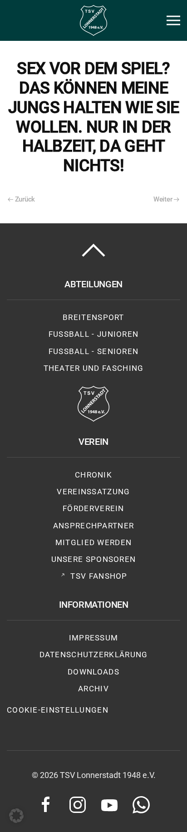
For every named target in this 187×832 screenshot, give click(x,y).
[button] (173, 20)
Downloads (93, 671)
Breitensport (93, 317)
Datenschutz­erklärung (93, 654)
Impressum (93, 637)
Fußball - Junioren (94, 334)
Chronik (93, 474)
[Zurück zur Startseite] (93, 20)
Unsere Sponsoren (93, 559)
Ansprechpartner (93, 525)
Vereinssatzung (93, 491)
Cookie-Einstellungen (57, 709)
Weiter (162, 199)
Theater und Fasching (94, 368)
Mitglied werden (93, 542)
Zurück (25, 199)
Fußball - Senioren (94, 351)
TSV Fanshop (98, 576)
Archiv (93, 688)
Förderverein (93, 508)
